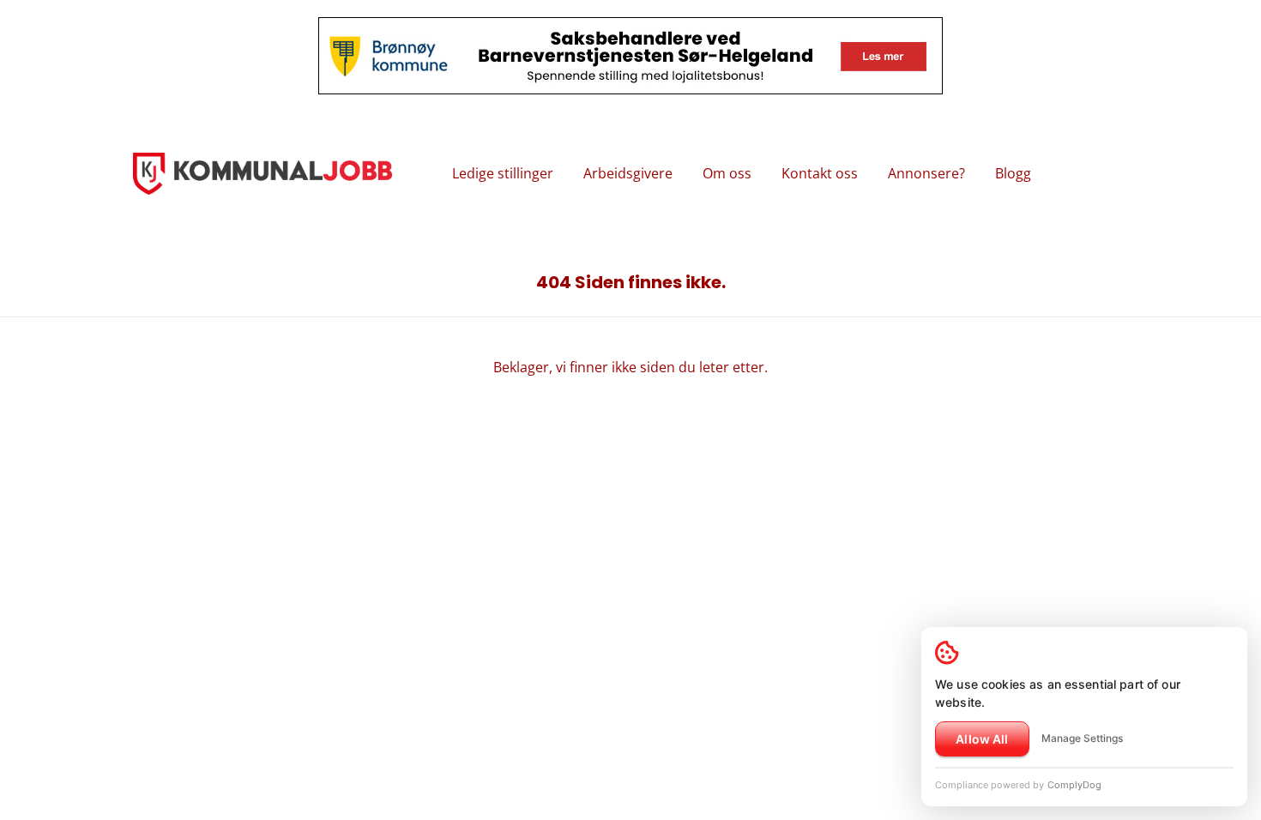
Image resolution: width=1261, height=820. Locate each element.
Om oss (727, 173)
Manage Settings (1082, 738)
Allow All (982, 739)
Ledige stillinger (502, 173)
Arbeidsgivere (628, 173)
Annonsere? (926, 173)
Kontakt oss (819, 173)
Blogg (1013, 173)
